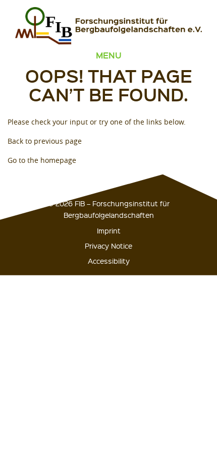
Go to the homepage (42, 160)
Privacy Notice (108, 245)
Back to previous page (45, 141)
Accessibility (109, 260)
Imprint (109, 230)
